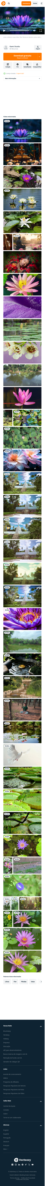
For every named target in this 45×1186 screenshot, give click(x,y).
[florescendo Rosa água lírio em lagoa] (22, 414)
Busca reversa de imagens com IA (15, 1122)
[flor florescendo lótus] (17, 986)
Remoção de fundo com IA (12, 1125)
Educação (6, 1114)
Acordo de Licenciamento (12, 1142)
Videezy (6, 1106)
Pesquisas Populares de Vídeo (13, 1161)
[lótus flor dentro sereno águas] (7, 899)
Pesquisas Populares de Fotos (13, 1157)
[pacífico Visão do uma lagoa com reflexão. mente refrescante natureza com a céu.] (22, 675)
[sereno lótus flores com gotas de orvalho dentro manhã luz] (22, 494)
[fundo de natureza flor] (22, 1006)
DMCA (5, 1146)
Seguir (38, 49)
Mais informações (10, 77)
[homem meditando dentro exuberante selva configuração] (14, 967)
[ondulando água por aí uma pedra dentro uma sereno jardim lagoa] (22, 698)
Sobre (5, 1181)
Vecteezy (6, 1102)
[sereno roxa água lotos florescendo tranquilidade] (22, 176)
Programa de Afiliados (11, 1149)
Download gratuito (22, 56)
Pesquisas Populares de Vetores (14, 1153)
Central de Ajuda (9, 1174)
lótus (7, 1049)
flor (15, 1049)
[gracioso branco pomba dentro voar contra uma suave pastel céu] (22, 788)
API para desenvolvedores (12, 1118)
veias (33, 1049)
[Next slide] (36, 1049)
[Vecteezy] (3, 3)
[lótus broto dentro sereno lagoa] (22, 346)
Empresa (6, 1110)
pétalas (23, 1049)
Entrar (35, 3)
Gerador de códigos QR (11, 1129)
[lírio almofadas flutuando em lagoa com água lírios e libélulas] (22, 766)
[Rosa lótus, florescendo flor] (22, 1029)
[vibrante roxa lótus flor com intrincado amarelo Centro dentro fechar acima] (22, 652)
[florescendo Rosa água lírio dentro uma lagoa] (22, 301)
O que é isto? (20, 73)
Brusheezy (7, 1099)
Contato (6, 1177)
